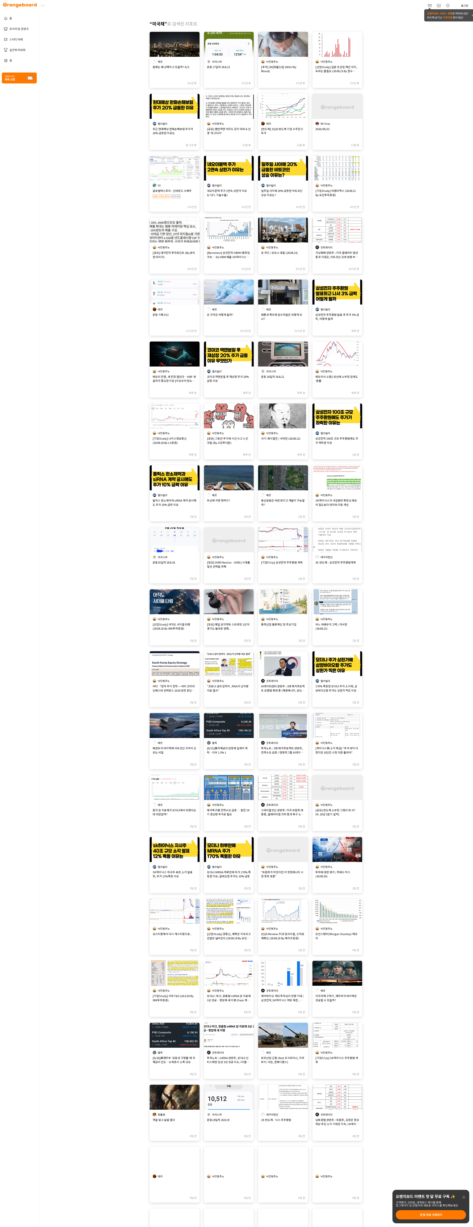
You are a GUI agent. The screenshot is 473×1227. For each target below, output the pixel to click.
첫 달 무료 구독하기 (431, 1215)
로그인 (464, 5)
